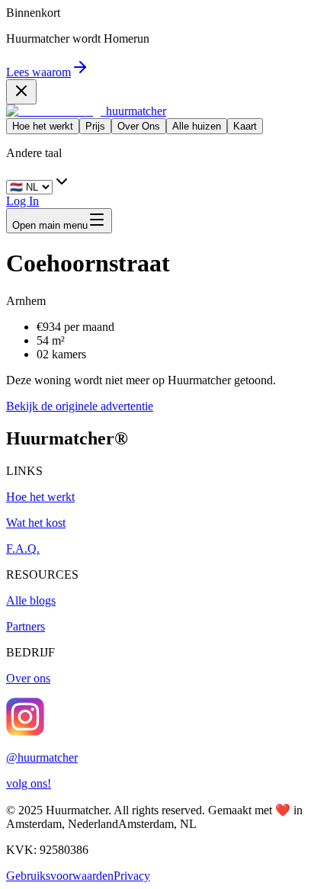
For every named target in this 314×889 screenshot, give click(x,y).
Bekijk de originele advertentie (79, 406)
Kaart (245, 126)
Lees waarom (38, 72)
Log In (22, 200)
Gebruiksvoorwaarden (60, 875)
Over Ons (138, 126)
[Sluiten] (21, 91)
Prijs (95, 126)
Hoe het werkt (42, 126)
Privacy (132, 875)
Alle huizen (196, 126)
